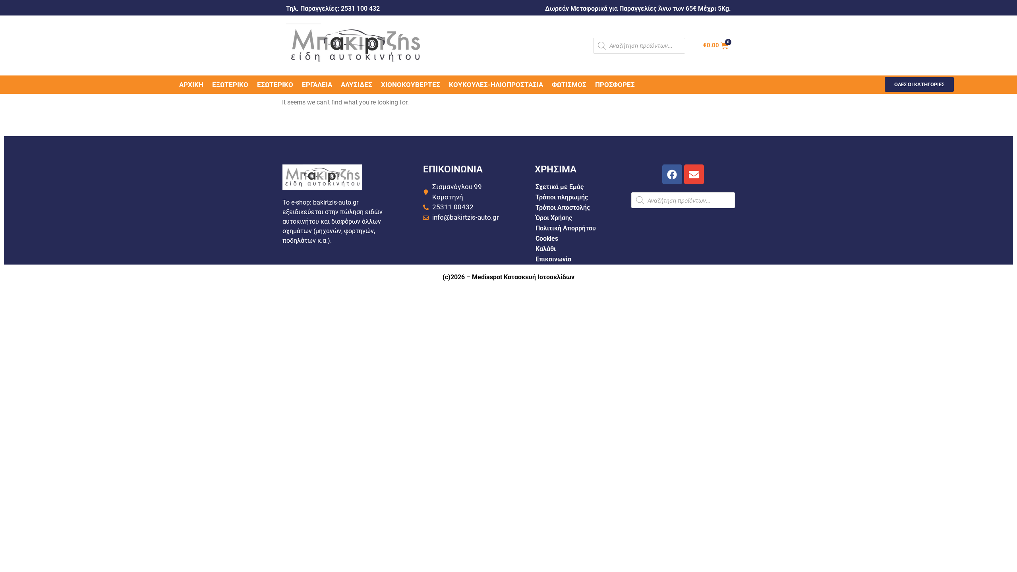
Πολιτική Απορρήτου (566, 228)
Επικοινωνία (553, 259)
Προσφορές (615, 85)
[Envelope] (694, 174)
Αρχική (191, 85)
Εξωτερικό (230, 85)
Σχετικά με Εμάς (560, 187)
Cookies (547, 238)
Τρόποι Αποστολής (563, 207)
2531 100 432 (360, 8)
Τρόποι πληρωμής (562, 197)
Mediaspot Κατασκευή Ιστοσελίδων (523, 277)
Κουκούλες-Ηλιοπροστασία (496, 85)
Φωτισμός (569, 85)
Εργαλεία (317, 85)
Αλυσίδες (356, 85)
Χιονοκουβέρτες (410, 85)
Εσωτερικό (275, 85)
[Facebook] (672, 174)
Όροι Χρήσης (554, 218)
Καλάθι (546, 249)
